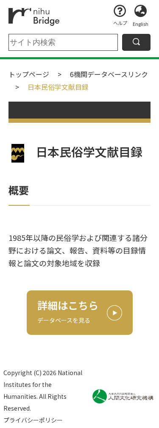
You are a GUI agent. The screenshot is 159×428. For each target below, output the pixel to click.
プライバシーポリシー (33, 420)
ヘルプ (120, 22)
